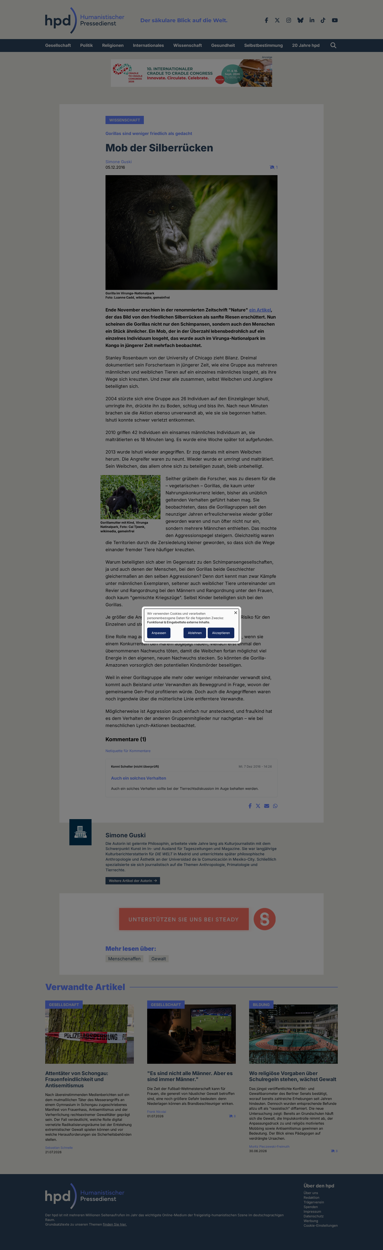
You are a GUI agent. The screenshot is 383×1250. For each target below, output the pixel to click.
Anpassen (159, 633)
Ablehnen (195, 633)
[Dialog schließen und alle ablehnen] (235, 611)
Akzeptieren (221, 633)
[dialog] (191, 625)
